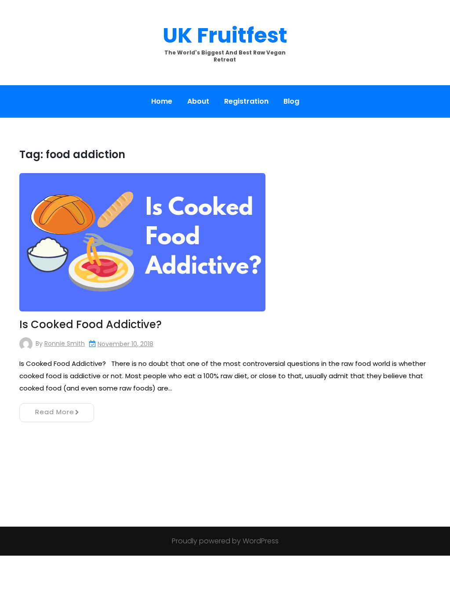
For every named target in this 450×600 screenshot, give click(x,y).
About (198, 101)
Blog (291, 101)
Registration (246, 101)
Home (161, 101)
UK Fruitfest (225, 35)
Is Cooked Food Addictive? (90, 324)
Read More (54, 411)
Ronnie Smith (64, 343)
